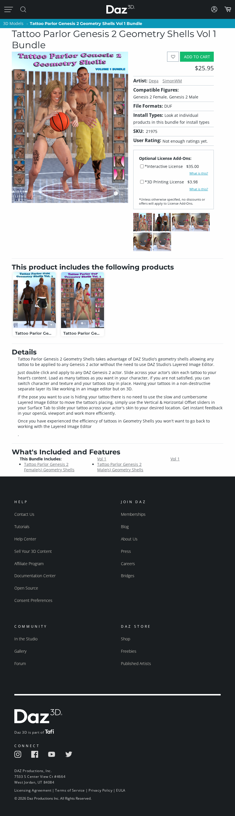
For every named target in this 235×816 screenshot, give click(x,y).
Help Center (25, 539)
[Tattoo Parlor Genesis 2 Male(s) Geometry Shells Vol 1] (34, 300)
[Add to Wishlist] (173, 57)
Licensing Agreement (32, 790)
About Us (129, 539)
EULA (120, 790)
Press (126, 551)
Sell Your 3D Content (33, 551)
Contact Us (24, 514)
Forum (20, 663)
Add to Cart (197, 56)
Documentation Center (35, 575)
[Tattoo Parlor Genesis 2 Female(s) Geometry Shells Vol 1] (82, 300)
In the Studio (26, 638)
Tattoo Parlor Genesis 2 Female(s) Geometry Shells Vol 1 (65, 464)
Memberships (133, 514)
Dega (153, 81)
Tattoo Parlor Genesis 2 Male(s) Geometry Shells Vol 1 (138, 464)
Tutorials (22, 526)
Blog (125, 526)
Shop (125, 638)
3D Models (13, 23)
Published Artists (136, 663)
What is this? (198, 173)
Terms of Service (70, 790)
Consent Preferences (33, 600)
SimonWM (172, 81)
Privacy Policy (100, 790)
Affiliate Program (29, 563)
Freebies (128, 651)
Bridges (127, 575)
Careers (128, 563)
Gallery (20, 651)
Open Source (26, 588)
